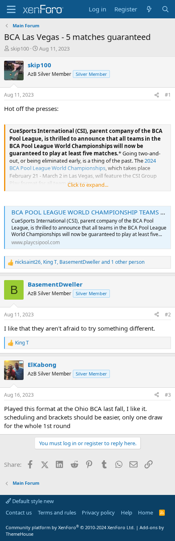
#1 (168, 94)
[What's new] (149, 9)
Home (145, 512)
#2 (168, 314)
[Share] (156, 95)
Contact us (19, 512)
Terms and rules (57, 512)
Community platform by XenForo (70, 527)
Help (126, 512)
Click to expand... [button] (88, 184)
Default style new (32, 501)
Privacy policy (98, 512)
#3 (168, 394)
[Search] (165, 9)
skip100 (20, 48)
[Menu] (11, 9)
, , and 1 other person (79, 262)
